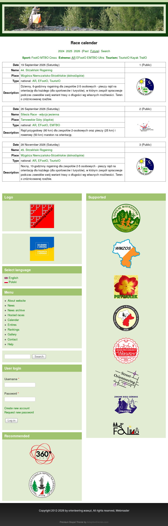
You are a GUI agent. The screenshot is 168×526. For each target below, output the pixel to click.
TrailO (143, 57)
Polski (12, 282)
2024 (61, 51)
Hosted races (16, 315)
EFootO (81, 57)
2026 (77, 51)
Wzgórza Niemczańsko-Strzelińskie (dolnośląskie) (52, 75)
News (11, 305)
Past (86, 51)
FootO (35, 57)
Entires (12, 324)
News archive (16, 310)
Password (11, 393)
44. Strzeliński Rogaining (36, 70)
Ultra (101, 57)
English (13, 278)
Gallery (12, 334)
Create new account (17, 408)
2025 (69, 51)
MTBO (44, 57)
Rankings (13, 329)
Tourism (111, 57)
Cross (53, 57)
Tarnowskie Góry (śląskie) (37, 119)
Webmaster (122, 510)
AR (73, 57)
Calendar (13, 320)
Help (10, 344)
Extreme (64, 57)
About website (17, 300)
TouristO (124, 57)
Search (105, 51)
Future (94, 51)
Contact (13, 339)
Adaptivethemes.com (97, 522)
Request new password (19, 412)
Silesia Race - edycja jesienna (40, 114)
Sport (26, 57)
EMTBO (92, 57)
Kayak (134, 57)
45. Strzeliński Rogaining (36, 150)
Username (11, 379)
